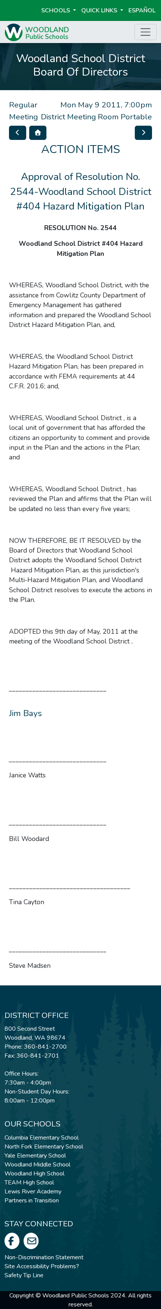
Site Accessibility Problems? (41, 1266)
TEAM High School (29, 1182)
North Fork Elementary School (43, 1147)
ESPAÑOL (141, 10)
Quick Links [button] (100, 10)
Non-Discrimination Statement (43, 1257)
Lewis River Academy (32, 1191)
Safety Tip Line (23, 1275)
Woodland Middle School (37, 1164)
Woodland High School (34, 1173)
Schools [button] (56, 10)
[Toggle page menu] (145, 32)
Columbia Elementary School (41, 1138)
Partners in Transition (31, 1200)
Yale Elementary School (35, 1156)
